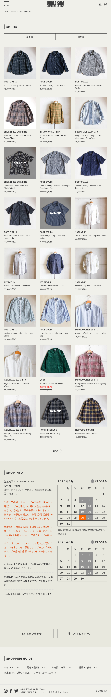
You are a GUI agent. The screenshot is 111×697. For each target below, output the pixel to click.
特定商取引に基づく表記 (16, 672)
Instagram (39, 489)
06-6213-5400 (81, 633)
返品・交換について (89, 667)
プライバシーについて (45, 672)
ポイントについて (13, 667)
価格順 (81, 36)
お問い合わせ (34, 633)
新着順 (29, 36)
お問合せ (23, 518)
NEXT (56, 451)
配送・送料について (37, 667)
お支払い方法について (63, 667)
